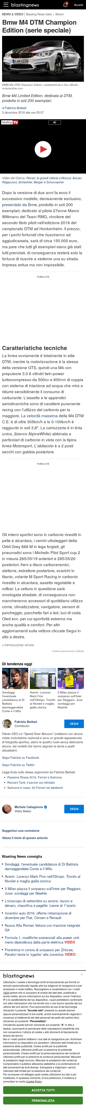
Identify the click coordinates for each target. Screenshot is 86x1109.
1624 (6, 992)
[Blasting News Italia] (25, 4)
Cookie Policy (34, 1081)
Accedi (78, 5)
